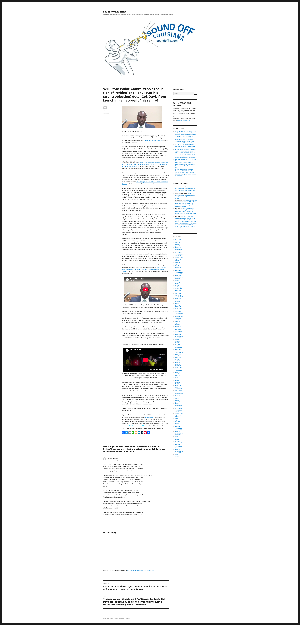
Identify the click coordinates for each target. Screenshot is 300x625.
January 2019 (178, 387)
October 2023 (178, 295)
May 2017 (177, 420)
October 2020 (178, 354)
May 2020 (177, 362)
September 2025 (179, 257)
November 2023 (178, 293)
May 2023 (177, 303)
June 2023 (177, 301)
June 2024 (177, 282)
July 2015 (177, 454)
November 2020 (179, 352)
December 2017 (178, 408)
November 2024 (179, 273)
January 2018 (178, 407)
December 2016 (178, 428)
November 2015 (178, 448)
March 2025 (178, 267)
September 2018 (179, 393)
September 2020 (179, 356)
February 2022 (178, 328)
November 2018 (178, 390)
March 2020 (178, 365)
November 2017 (178, 410)
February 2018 (178, 405)
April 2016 (177, 441)
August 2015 (178, 453)
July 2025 (177, 260)
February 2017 (178, 425)
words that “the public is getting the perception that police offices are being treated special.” (144, 269)
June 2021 (177, 341)
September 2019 (179, 374)
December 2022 (178, 311)
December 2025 (178, 252)
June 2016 (177, 438)
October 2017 (178, 411)
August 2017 (178, 415)
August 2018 (178, 395)
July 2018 (177, 397)
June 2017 (177, 418)
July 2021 (177, 339)
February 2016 (178, 443)
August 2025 (178, 259)
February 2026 (178, 249)
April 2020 (177, 364)
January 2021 (178, 349)
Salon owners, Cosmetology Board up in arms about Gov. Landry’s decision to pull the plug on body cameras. (185, 146)
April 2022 (177, 324)
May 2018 (177, 400)
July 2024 (177, 280)
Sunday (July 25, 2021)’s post (153, 140)
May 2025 (177, 264)
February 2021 (178, 347)
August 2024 (178, 278)
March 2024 (178, 287)
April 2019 (177, 382)
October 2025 (178, 255)
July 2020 (177, 359)
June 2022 (177, 321)
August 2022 (178, 318)
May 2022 (177, 323)
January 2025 (178, 270)
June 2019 (177, 379)
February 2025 (178, 269)
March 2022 (178, 326)
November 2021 (178, 333)
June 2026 (177, 242)
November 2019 (178, 370)
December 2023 (178, 292)
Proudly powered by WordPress (122, 618)
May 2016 (177, 439)
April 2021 (177, 344)
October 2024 (178, 275)
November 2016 (178, 430)
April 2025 (177, 265)
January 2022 (178, 329)
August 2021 (178, 338)
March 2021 (178, 346)
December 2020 (178, 351)
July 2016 (177, 436)
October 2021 (178, 334)
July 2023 (177, 300)
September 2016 (179, 433)
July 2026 (177, 241)
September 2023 (179, 296)
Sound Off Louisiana (114, 11)
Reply (105, 519)
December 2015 (178, 446)
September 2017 (179, 413)
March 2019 (178, 384)
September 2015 (179, 451)
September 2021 (179, 336)
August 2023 (178, 298)
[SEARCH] (195, 94)
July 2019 (177, 377)
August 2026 (178, 239)
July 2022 (177, 319)
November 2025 (179, 254)
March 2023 (178, 306)
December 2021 (178, 331)
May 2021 (177, 342)
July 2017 (177, 416)
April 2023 (177, 305)
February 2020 (178, 367)
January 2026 (178, 251)
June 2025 (177, 262)
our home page (149, 417)
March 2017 (178, 423)
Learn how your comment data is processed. (141, 570)
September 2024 (179, 277)
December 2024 (178, 272)
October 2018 (178, 392)
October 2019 (178, 372)
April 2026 (177, 246)
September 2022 (179, 316)
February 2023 (178, 308)
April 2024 (177, 285)
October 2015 (178, 449)
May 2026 (177, 244)
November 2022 (179, 313)
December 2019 (178, 369)
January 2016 (178, 444)
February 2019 (178, 385)
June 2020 (177, 361)
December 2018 (178, 388)
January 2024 (178, 290)
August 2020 (178, 357)
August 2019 (178, 375)
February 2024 (178, 288)
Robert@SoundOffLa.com (183, 120)
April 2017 (177, 421)
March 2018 (178, 403)
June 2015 (177, 456)
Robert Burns (106, 111)
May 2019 (177, 380)
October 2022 (178, 315)
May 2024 (177, 283)
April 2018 (177, 402)
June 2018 (177, 398)
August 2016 (178, 434)
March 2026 (178, 247)
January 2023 (178, 310)
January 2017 (178, 426)
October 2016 (178, 431)
